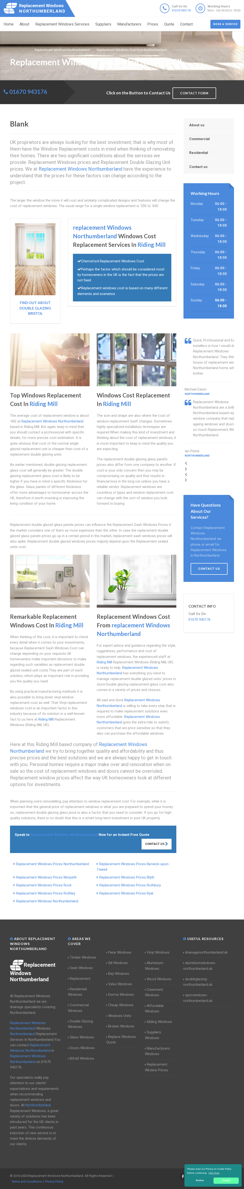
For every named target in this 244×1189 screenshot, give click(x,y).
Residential (198, 153)
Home (9, 24)
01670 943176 (181, 10)
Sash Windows (81, 968)
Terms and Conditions (26, 1181)
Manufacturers (129, 24)
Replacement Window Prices (156, 1067)
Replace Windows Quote (121, 1039)
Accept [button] (226, 1180)
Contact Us (155, 844)
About (24, 24)
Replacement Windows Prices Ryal (126, 893)
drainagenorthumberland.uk (206, 952)
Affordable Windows (154, 1008)
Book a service (225, 24)
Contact (186, 24)
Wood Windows (159, 979)
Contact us (198, 167)
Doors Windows (82, 1048)
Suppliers (103, 24)
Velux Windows (120, 984)
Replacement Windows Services (62, 24)
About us (196, 125)
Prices (152, 24)
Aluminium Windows (154, 966)
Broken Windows (121, 1026)
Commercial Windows (78, 1008)
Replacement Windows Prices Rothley (45, 893)
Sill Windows (118, 963)
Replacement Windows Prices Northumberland (52, 864)
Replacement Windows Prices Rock (43, 885)
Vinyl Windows (158, 952)
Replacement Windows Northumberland (47, 901)
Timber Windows (83, 957)
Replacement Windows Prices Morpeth (46, 877)
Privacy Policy (54, 1181)
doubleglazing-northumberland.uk (197, 982)
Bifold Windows (82, 1058)
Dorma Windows (121, 994)
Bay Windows (118, 973)
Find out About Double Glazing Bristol (35, 307)
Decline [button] (200, 1180)
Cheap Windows (120, 1005)
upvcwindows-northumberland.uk (197, 998)
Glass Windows (82, 1037)
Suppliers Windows (153, 1035)
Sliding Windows (159, 1022)
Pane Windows (119, 952)
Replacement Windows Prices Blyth (126, 877)
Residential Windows (77, 992)
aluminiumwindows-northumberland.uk (199, 966)
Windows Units (119, 1016)
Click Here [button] (213, 1173)
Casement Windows (154, 992)
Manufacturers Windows (157, 1051)
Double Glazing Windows (80, 1024)
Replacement (80, 978)
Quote (169, 24)
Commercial (199, 139)
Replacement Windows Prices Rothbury (130, 885)
